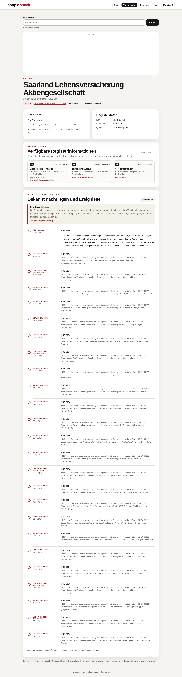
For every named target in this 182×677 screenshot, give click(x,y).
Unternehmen (129, 5)
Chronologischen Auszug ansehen (42, 180)
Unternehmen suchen (32, 17)
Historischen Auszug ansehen (83, 177)
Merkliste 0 (168, 5)
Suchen (152, 22)
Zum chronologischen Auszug (41, 221)
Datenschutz (105, 672)
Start (116, 5)
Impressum (76, 672)
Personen (144, 5)
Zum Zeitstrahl (120, 177)
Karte (156, 5)
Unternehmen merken (92, 103)
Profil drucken (74, 103)
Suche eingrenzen (32, 28)
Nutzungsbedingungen (90, 672)
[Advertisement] (91, 54)
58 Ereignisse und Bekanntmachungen (50, 103)
